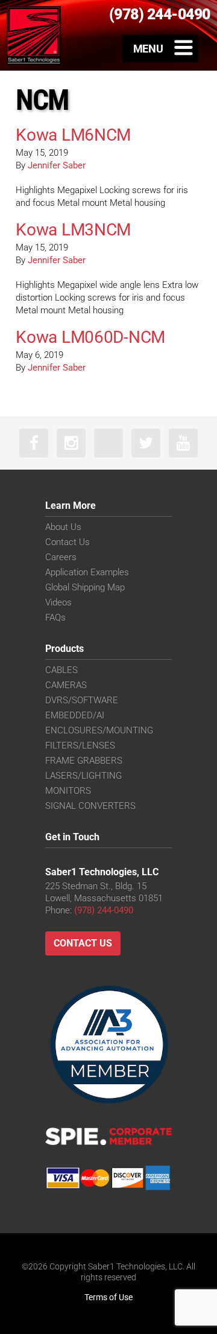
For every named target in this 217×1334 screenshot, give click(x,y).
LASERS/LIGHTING (83, 775)
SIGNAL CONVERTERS (90, 805)
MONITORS (68, 790)
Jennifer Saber (57, 165)
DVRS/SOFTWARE (81, 700)
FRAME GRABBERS (83, 760)
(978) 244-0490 (103, 910)
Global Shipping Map (85, 587)
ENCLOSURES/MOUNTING (99, 730)
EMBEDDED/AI (74, 715)
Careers (61, 557)
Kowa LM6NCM (73, 135)
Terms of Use (108, 1297)
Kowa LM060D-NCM (90, 337)
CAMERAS (66, 685)
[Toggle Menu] (160, 48)
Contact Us (67, 542)
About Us (63, 527)
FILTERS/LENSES (80, 745)
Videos (58, 602)
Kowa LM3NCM (73, 230)
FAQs (55, 617)
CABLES (61, 670)
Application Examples (87, 572)
